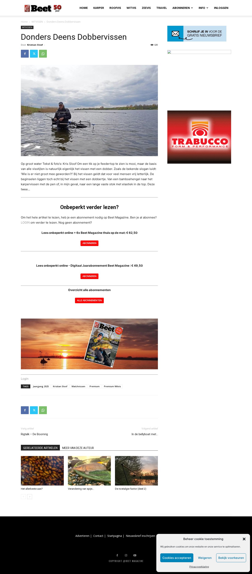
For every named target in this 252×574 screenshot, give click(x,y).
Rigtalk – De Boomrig (34, 434)
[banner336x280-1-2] (199, 162)
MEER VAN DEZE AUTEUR (78, 448)
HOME (84, 8)
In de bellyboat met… (145, 434)
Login (25, 379)
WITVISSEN (37, 21)
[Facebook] (25, 54)
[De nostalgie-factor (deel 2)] (136, 471)
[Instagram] (126, 555)
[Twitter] (34, 54)
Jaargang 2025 (41, 386)
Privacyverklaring (199, 566)
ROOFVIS (115, 8)
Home (24, 21)
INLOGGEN (221, 8)
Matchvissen (78, 386)
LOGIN (25, 222)
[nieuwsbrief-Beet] (196, 40)
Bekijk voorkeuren (231, 558)
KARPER (98, 8)
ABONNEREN (181, 8)
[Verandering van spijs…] (89, 471)
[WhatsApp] (43, 54)
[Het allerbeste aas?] (42, 471)
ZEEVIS (146, 8)
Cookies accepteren (176, 558)
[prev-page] (23, 496)
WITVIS (131, 8)
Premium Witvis (112, 386)
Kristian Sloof (35, 44)
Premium (95, 386)
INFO (202, 8)
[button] (244, 539)
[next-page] (29, 496)
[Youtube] (135, 555)
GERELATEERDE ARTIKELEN (40, 448)
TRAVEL (161, 8)
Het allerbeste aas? (32, 488)
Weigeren (205, 558)
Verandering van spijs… (81, 488)
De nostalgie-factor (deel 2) (130, 488)
